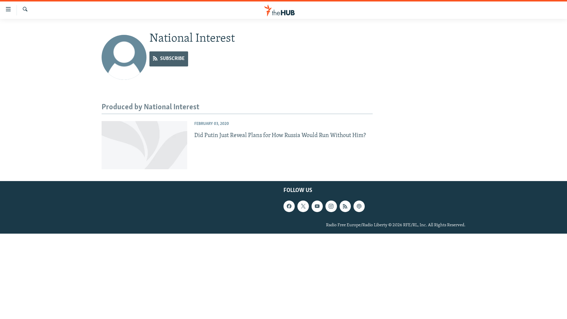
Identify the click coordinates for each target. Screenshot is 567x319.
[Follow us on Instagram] (331, 206)
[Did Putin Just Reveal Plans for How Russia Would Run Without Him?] (144, 145)
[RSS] (345, 206)
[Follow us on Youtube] (317, 206)
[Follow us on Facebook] (289, 206)
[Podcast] (359, 206)
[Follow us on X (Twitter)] (303, 206)
